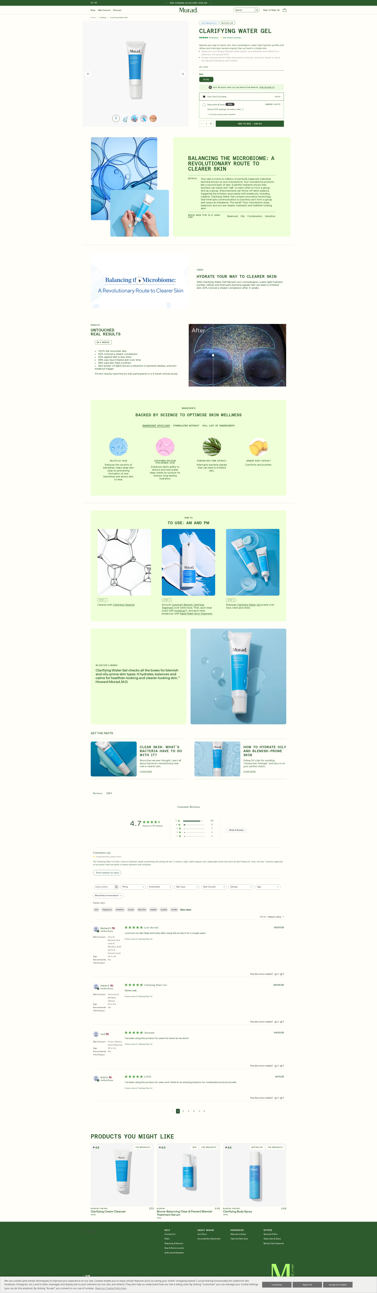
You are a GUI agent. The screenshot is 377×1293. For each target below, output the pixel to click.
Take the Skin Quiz (239, 1238)
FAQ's (167, 1238)
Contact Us (169, 1234)
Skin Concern (104, 10)
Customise (277, 1284)
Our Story (202, 1234)
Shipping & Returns (173, 1243)
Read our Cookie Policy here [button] (111, 1288)
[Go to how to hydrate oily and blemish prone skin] (217, 759)
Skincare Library (238, 1234)
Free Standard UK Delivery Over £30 (188, 3)
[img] (188, 10)
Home (93, 17)
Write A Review (236, 830)
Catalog (102, 17)
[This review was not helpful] (281, 974)
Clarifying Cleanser (124, 604)
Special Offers (271, 1234)
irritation (120, 909)
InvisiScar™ (180, 610)
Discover (117, 10)
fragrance (107, 909)
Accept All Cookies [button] (338, 1284)
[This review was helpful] (276, 974)
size (96, 909)
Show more (185, 909)
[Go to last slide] (166, 3)
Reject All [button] (307, 1284)
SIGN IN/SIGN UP (266, 87)
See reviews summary (232, 38)
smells (174, 909)
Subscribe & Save (272, 1238)
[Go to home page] (283, 1274)
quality (164, 909)
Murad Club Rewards (274, 1243)
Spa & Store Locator (174, 1248)
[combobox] (133, 887)
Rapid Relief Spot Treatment (196, 613)
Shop (93, 10)
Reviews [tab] (97, 793)
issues (131, 909)
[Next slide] (211, 3)
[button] (284, 10)
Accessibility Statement (209, 1238)
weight (153, 909)
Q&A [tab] (109, 793)
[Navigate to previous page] (173, 1111)
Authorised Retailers (174, 1252)
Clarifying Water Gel (249, 604)
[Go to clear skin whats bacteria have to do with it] (114, 759)
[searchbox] (103, 887)
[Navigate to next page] (204, 1111)
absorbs (142, 909)
